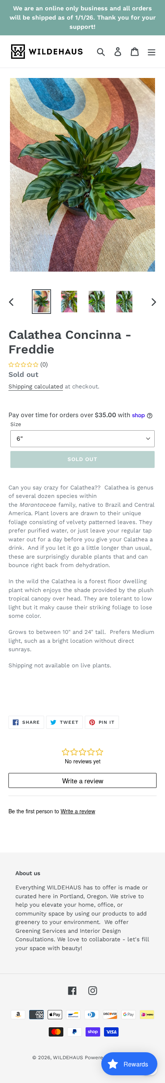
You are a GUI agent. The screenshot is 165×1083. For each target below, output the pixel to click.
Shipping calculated (35, 386)
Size (15, 424)
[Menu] (151, 51)
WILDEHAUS (68, 1057)
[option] (41, 301)
